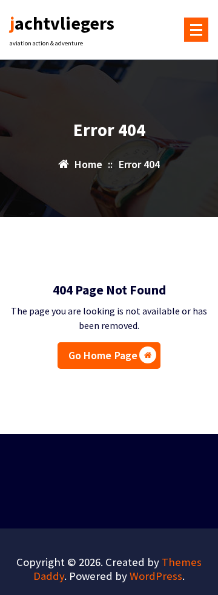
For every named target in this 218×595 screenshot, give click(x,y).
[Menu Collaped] (196, 30)
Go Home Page (103, 355)
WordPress (156, 576)
